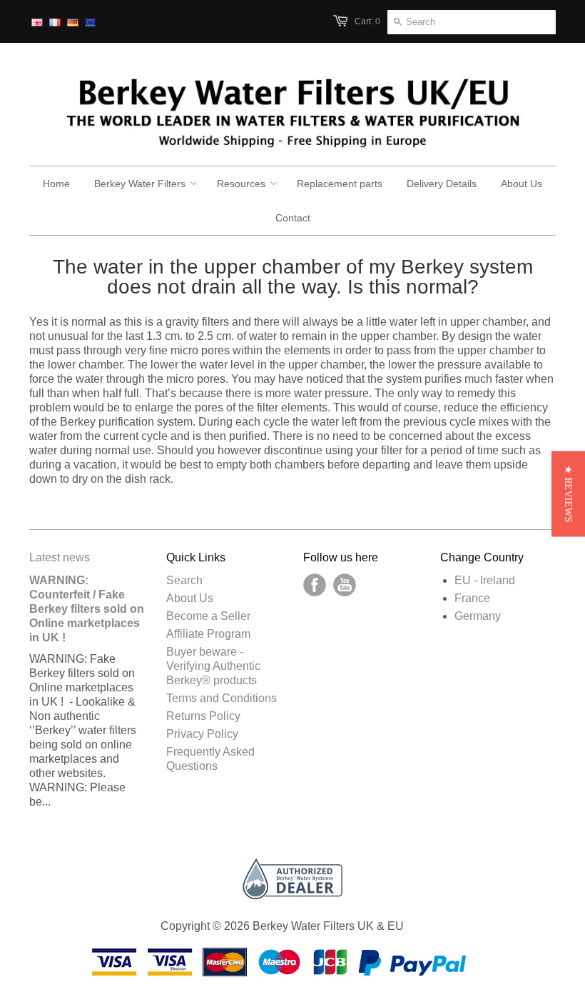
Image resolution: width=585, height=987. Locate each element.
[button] (568, 493)
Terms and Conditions (221, 698)
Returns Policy (203, 716)
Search (184, 580)
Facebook (314, 584)
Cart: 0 (367, 21)
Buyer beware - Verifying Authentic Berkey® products (213, 666)
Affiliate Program (208, 634)
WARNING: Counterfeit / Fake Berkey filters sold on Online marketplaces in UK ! (86, 608)
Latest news (59, 557)
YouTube (344, 584)
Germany (477, 616)
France (472, 598)
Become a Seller (208, 616)
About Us (189, 598)
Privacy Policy (202, 734)
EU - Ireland (484, 580)
